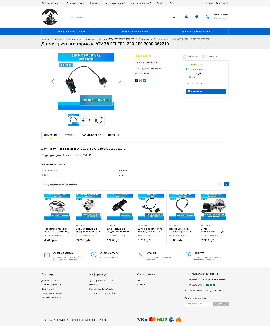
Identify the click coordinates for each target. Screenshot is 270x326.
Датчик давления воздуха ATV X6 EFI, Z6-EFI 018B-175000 (118, 230)
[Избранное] (64, 194)
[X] (136, 80)
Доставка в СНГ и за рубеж (102, 293)
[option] (57, 217)
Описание (50, 135)
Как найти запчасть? (141, 3)
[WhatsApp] (140, 80)
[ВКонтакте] (144, 80)
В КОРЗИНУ (196, 91)
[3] (141, 56)
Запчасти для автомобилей (196, 31)
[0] (186, 17)
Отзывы (160, 3)
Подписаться (220, 304)
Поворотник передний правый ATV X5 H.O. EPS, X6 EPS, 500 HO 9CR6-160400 (56, 230)
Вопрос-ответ (48, 289)
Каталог (58, 39)
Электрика (144, 39)
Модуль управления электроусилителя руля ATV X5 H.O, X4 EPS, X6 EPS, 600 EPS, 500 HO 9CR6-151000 (88, 230)
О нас (140, 280)
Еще (172, 3)
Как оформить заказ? (115, 3)
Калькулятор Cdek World (101, 289)
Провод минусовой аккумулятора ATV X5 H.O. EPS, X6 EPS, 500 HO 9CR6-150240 (181, 230)
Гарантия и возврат (51, 284)
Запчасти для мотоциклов (134, 31)
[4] (144, 56)
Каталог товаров (49, 3)
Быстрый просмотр (57, 206)
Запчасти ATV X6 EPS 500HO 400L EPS (116, 39)
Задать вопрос (91, 135)
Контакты (94, 3)
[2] (139, 56)
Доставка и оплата (76, 3)
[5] (146, 56)
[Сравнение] (69, 194)
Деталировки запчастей (101, 280)
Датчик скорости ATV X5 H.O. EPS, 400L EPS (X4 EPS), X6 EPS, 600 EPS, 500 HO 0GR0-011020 (151, 230)
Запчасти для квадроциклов (72, 31)
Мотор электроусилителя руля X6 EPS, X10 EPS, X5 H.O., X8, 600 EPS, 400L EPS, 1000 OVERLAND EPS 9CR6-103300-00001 (213, 230)
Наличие (114, 135)
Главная (45, 39)
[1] (136, 56)
